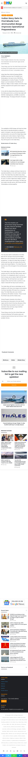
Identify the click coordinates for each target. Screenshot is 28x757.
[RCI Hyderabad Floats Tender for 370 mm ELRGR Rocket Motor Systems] (5, 652)
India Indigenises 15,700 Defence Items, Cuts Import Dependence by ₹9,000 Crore (18, 659)
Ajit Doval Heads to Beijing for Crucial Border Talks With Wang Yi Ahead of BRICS (18, 631)
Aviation (3, 688)
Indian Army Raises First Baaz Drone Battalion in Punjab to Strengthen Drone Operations (18, 645)
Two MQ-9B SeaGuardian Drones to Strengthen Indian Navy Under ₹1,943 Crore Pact (20, 462)
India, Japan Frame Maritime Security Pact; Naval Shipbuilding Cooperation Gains (6, 445)
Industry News (4, 681)
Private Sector (4, 690)
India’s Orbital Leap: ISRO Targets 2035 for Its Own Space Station (18, 624)
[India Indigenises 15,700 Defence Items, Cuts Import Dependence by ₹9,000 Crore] (5, 659)
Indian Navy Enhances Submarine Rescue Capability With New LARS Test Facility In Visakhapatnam (20, 445)
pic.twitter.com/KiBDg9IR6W (14, 243)
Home (3, 12)
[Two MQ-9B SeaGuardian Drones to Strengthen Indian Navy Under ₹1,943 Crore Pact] (21, 455)
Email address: (4, 698)
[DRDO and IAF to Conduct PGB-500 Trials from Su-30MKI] (7, 455)
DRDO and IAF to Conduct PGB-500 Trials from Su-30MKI (6, 461)
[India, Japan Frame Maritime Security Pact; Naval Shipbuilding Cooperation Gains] (7, 437)
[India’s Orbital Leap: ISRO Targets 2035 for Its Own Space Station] (5, 625)
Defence (8, 12)
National (3, 686)
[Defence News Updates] (8, 3)
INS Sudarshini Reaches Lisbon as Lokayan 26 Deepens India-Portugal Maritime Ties (18, 153)
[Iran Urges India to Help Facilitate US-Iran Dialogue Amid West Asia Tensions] (5, 162)
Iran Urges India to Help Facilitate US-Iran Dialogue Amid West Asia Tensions (17, 162)
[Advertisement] (14, 114)
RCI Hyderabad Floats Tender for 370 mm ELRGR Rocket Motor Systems (18, 652)
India (13, 360)
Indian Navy (9, 15)
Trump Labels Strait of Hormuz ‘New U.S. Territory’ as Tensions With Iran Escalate (18, 638)
